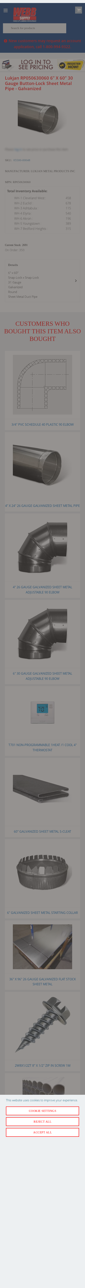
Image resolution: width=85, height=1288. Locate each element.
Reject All (42, 1121)
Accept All (42, 1132)
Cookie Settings (42, 1110)
